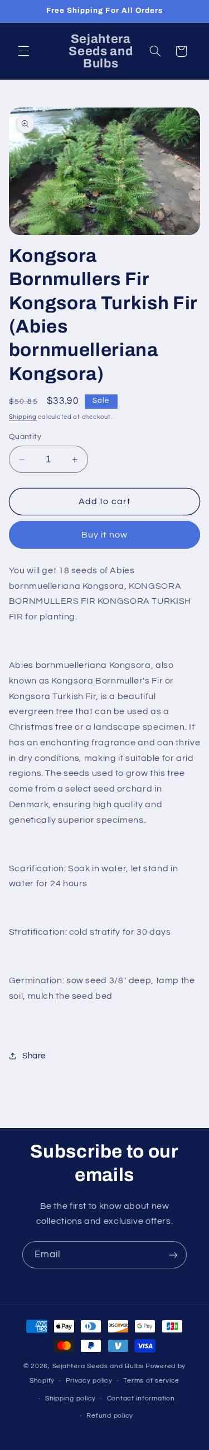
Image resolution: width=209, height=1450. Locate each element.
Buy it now (104, 534)
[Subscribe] (173, 1254)
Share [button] (34, 1056)
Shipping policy (70, 1398)
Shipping (23, 417)
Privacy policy (89, 1381)
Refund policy (109, 1416)
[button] (23, 51)
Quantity (25, 437)
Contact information (141, 1398)
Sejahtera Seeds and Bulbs (98, 1366)
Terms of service (151, 1381)
